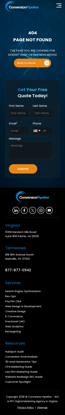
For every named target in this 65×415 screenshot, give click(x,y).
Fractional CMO (15, 321)
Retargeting (13, 331)
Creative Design (15, 311)
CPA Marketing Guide (18, 366)
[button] (59, 6)
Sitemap (42, 407)
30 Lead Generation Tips (21, 361)
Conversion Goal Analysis (21, 356)
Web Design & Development (23, 306)
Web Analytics (14, 326)
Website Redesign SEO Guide (24, 377)
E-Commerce (14, 316)
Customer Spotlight (18, 382)
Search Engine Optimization (23, 291)
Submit (23, 169)
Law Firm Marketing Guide (21, 372)
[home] (21, 6)
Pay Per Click (13, 301)
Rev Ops (10, 296)
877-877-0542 (18, 270)
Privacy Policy (26, 407)
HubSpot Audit (14, 351)
